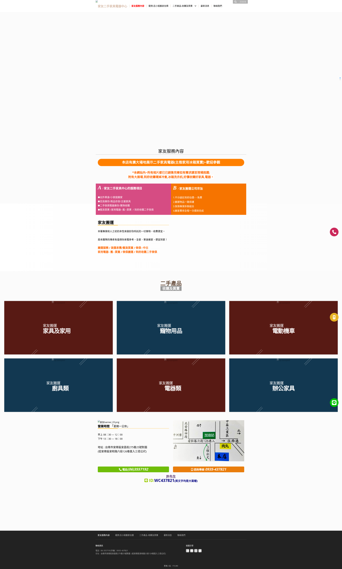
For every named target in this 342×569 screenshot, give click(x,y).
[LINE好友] (334, 402)
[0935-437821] (334, 317)
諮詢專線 (199, 469)
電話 (135, 469)
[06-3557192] (334, 232)
